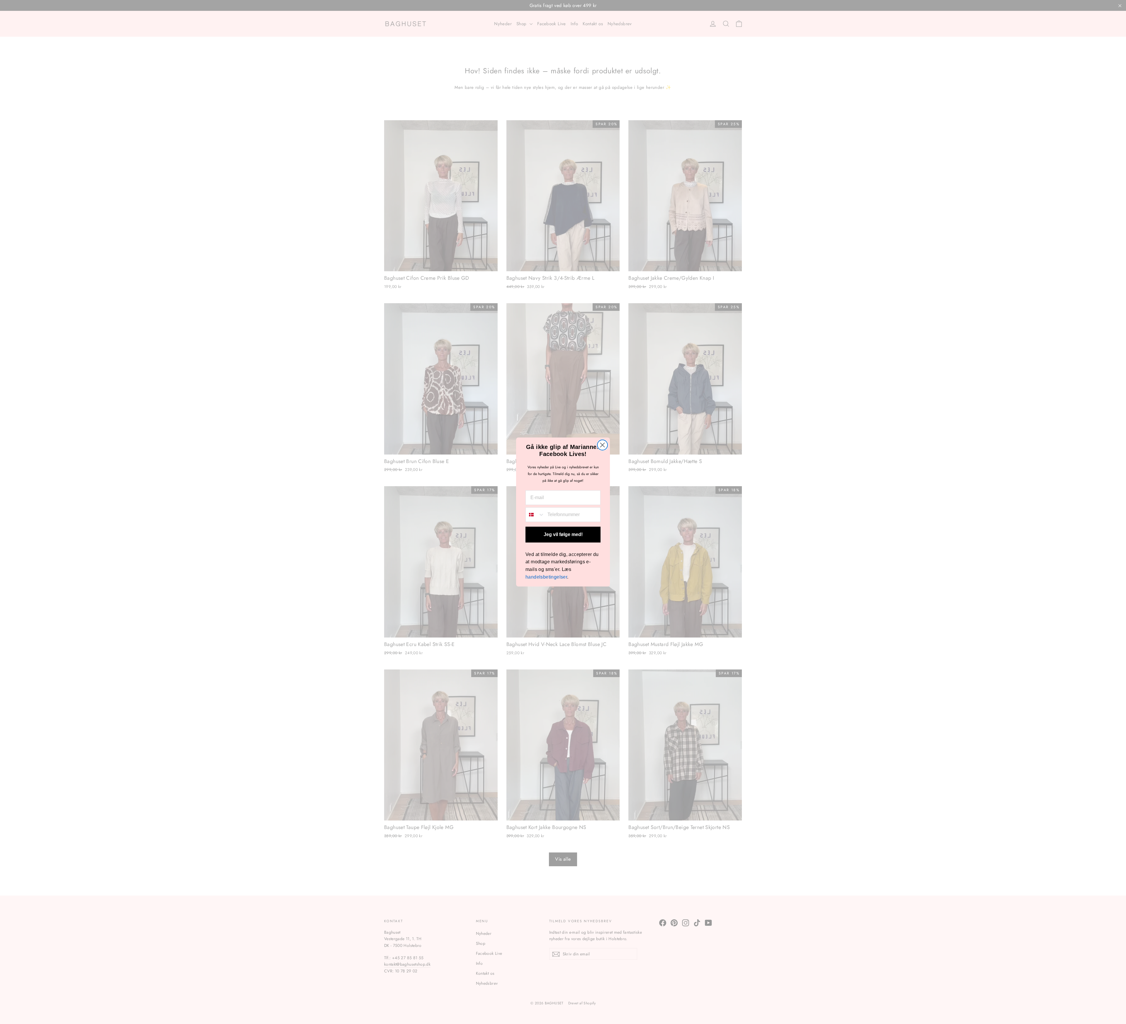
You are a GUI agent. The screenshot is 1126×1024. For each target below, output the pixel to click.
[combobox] (535, 515)
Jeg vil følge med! (563, 534)
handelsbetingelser (546, 576)
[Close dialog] (602, 445)
